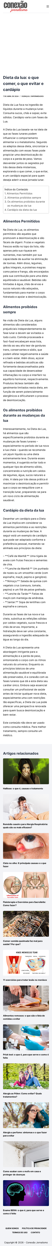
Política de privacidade (34, 1228)
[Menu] (48, 6)
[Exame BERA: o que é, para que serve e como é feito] (26, 1193)
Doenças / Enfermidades (33, 96)
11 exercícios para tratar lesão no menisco (25, 980)
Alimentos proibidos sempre (24, 197)
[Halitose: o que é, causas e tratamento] (26, 771)
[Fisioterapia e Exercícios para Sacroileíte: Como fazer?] (26, 885)
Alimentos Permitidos (19, 193)
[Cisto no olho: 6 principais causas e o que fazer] (26, 846)
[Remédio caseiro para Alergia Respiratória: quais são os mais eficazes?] (26, 807)
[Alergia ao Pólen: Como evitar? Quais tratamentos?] (26, 1076)
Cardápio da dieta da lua (22, 209)
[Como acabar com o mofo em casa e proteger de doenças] (26, 1154)
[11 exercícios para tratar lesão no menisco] (26, 963)
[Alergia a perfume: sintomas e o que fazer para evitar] (26, 1115)
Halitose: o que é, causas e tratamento (23, 788)
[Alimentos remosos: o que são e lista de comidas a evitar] (26, 998)
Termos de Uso (19, 1232)
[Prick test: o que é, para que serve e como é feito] (26, 1037)
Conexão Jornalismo (37, 1242)
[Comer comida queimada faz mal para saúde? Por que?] (26, 924)
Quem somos (12, 1228)
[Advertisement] (26, 40)
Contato (35, 1232)
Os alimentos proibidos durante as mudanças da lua (26, 203)
